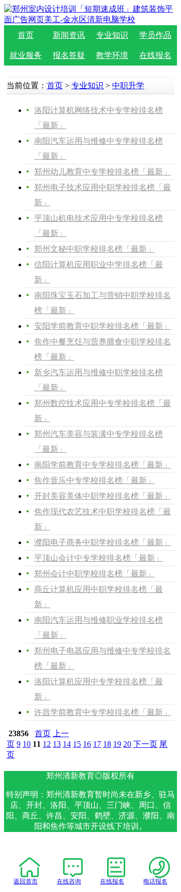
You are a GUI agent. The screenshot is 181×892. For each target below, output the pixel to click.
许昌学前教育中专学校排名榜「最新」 (102, 712)
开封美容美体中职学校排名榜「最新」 (102, 496)
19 (117, 744)
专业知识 (112, 35)
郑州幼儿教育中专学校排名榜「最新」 (102, 171)
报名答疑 (69, 55)
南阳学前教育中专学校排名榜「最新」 (102, 464)
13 (57, 744)
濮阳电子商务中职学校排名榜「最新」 (102, 542)
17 (97, 744)
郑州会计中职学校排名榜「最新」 (94, 573)
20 (127, 744)
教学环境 (112, 55)
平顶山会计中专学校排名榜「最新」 (98, 558)
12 (47, 744)
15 (77, 744)
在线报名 (155, 55)
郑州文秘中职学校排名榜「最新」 (94, 249)
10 (27, 744)
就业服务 (26, 55)
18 (107, 744)
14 (67, 744)
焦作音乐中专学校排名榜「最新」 (94, 480)
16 (87, 744)
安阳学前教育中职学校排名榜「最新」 (102, 326)
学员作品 (155, 35)
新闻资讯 (69, 35)
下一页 (145, 744)
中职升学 (128, 85)
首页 (26, 35)
